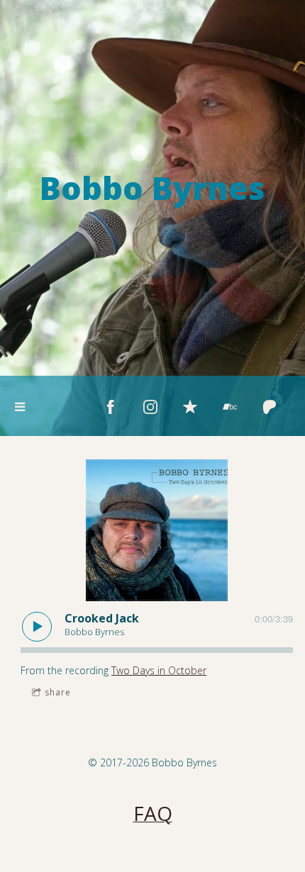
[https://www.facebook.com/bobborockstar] (111, 407)
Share (58, 692)
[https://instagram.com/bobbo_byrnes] (150, 407)
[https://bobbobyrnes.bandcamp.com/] (230, 407)
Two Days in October (158, 670)
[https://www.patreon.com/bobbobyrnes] (269, 407)
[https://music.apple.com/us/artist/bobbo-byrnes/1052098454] (190, 407)
